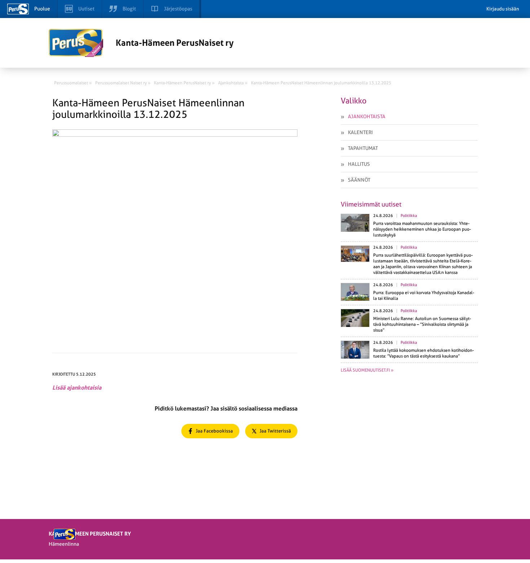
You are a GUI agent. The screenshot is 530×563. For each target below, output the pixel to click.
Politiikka (409, 216)
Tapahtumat (363, 148)
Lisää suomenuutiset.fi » (367, 370)
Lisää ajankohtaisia (76, 387)
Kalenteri (360, 132)
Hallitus (359, 164)
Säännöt (359, 180)
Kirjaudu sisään (502, 9)
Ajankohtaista (366, 116)
